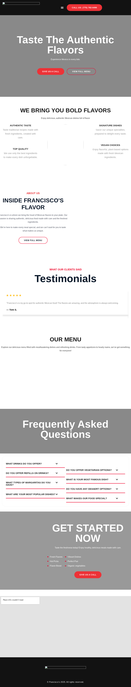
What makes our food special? (86, 498)
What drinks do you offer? (24, 463)
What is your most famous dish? (87, 479)
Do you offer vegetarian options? (89, 470)
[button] (62, 7)
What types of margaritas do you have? (28, 483)
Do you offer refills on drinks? (27, 473)
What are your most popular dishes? (30, 494)
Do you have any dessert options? (88, 489)
